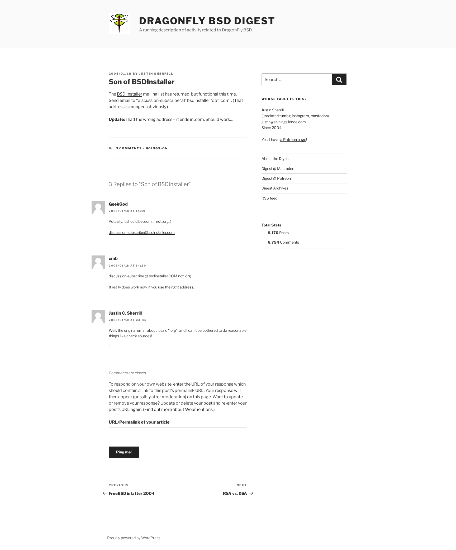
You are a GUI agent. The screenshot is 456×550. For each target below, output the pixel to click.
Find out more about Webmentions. (178, 409)
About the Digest (276, 158)
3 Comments (129, 148)
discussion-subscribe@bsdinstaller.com (142, 232)
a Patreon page (293, 139)
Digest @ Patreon (276, 178)
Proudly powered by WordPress (133, 537)
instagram (300, 115)
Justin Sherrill (156, 73)
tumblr (284, 115)
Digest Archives (275, 188)
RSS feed (269, 198)
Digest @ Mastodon (278, 168)
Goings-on (157, 148)
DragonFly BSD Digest (207, 21)
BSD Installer (129, 94)
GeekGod (118, 204)
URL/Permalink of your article (139, 422)
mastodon (319, 115)
